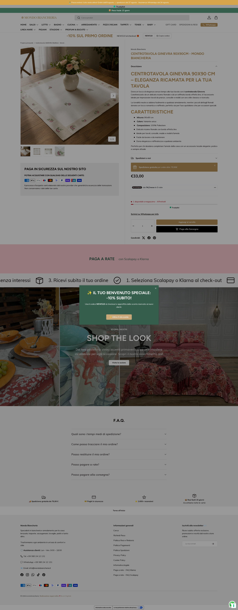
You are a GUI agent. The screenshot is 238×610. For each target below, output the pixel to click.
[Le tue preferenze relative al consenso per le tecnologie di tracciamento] (233, 605)
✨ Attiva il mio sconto (119, 317)
